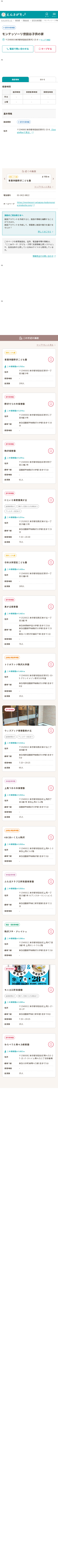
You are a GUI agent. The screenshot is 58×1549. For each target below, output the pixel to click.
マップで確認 (45, 39)
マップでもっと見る (42, 186)
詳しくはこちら (44, 231)
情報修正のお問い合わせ (43, 256)
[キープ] (51, 359)
